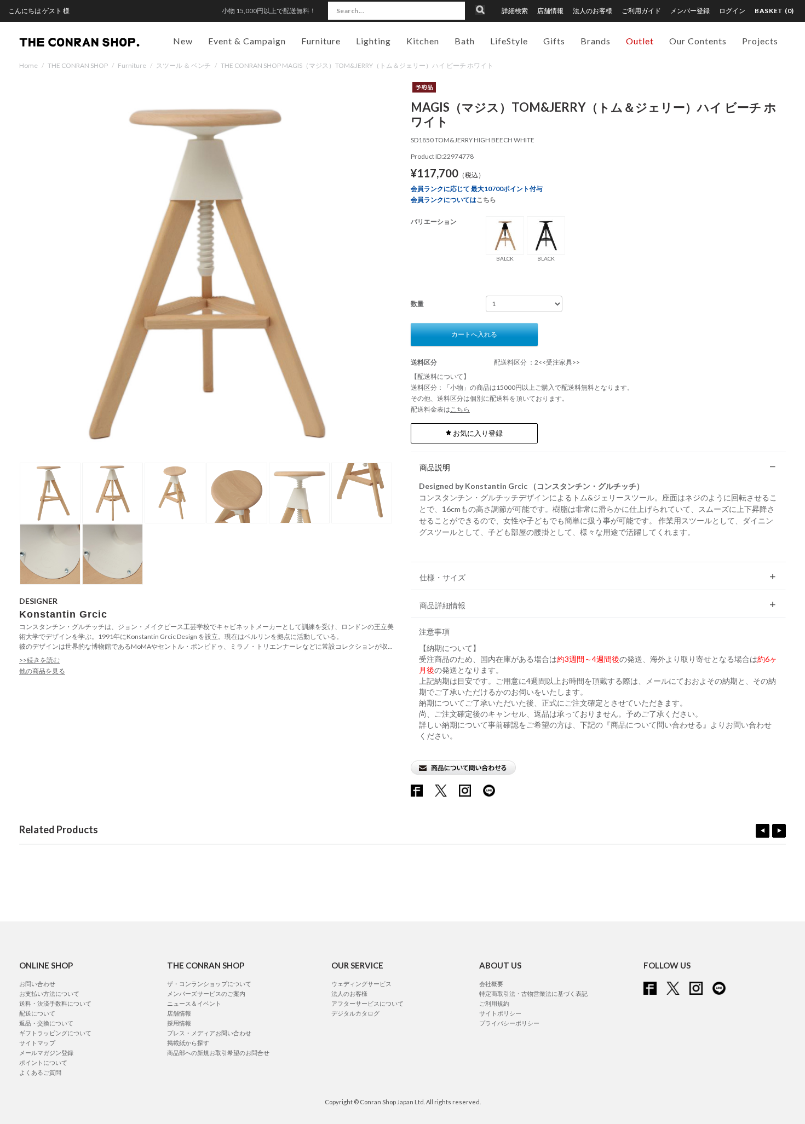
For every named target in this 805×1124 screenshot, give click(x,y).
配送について (37, 1013)
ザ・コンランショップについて (209, 983)
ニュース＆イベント (194, 1003)
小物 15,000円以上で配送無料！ (269, 11)
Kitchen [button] (422, 41)
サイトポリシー (500, 1013)
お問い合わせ (37, 983)
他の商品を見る (42, 671)
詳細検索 (515, 11)
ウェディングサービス (361, 983)
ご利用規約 (494, 1003)
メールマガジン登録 (46, 1052)
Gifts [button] (554, 41)
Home (28, 65)
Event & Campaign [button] (247, 41)
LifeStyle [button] (509, 41)
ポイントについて (43, 1062)
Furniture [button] (321, 41)
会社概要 (491, 983)
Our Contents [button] (698, 41)
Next (779, 831)
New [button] (183, 41)
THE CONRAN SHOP (78, 65)
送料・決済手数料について (55, 1003)
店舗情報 (550, 11)
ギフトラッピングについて (55, 1032)
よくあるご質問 (40, 1072)
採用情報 (179, 1023)
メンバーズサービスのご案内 (206, 993)
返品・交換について (46, 1023)
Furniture (132, 65)
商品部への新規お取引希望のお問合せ (218, 1052)
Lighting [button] (373, 41)
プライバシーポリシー (509, 1023)
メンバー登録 (690, 11)
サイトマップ (37, 1042)
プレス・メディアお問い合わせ (209, 1032)
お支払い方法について (49, 993)
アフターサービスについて (367, 1003)
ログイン (732, 11)
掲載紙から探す (188, 1042)
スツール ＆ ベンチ (183, 65)
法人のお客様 (592, 11)
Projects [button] (760, 41)
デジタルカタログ (355, 1013)
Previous (762, 831)
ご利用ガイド (641, 11)
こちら (486, 199)
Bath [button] (465, 41)
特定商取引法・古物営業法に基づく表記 (533, 993)
